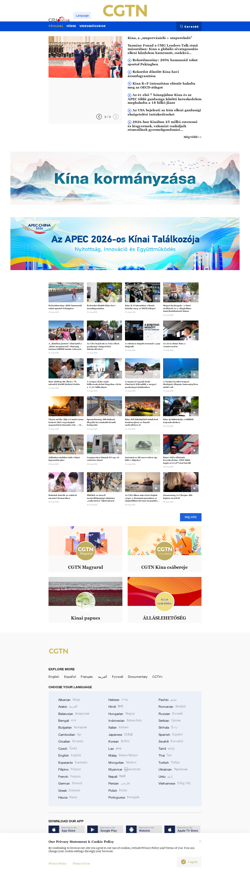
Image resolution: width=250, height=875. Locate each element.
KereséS (191, 27)
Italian (118, 727)
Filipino (69, 769)
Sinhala (168, 727)
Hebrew (118, 700)
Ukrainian (173, 769)
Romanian (172, 706)
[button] (99, 116)
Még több (191, 517)
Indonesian (125, 720)
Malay (123, 755)
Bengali (67, 720)
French (69, 776)
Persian (119, 783)
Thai (165, 755)
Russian (171, 714)
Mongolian (122, 762)
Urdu (166, 776)
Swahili (171, 741)
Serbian (170, 720)
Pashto (168, 700)
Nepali (116, 776)
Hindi (115, 706)
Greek (69, 790)
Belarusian (73, 714)
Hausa (67, 797)
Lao (114, 748)
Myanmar (124, 769)
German (70, 783)
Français (87, 677)
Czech (67, 748)
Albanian (69, 700)
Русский (117, 677)
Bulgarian (72, 727)
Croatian (70, 741)
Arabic (67, 706)
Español (70, 677)
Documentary (137, 677)
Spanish (171, 734)
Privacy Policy (57, 864)
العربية (102, 677)
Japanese (120, 734)
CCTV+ (157, 677)
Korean (119, 741)
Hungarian (121, 714)
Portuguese (124, 797)
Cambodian (69, 734)
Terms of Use (81, 864)
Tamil (166, 748)
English (54, 677)
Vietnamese (174, 783)
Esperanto (73, 762)
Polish (117, 790)
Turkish (169, 762)
